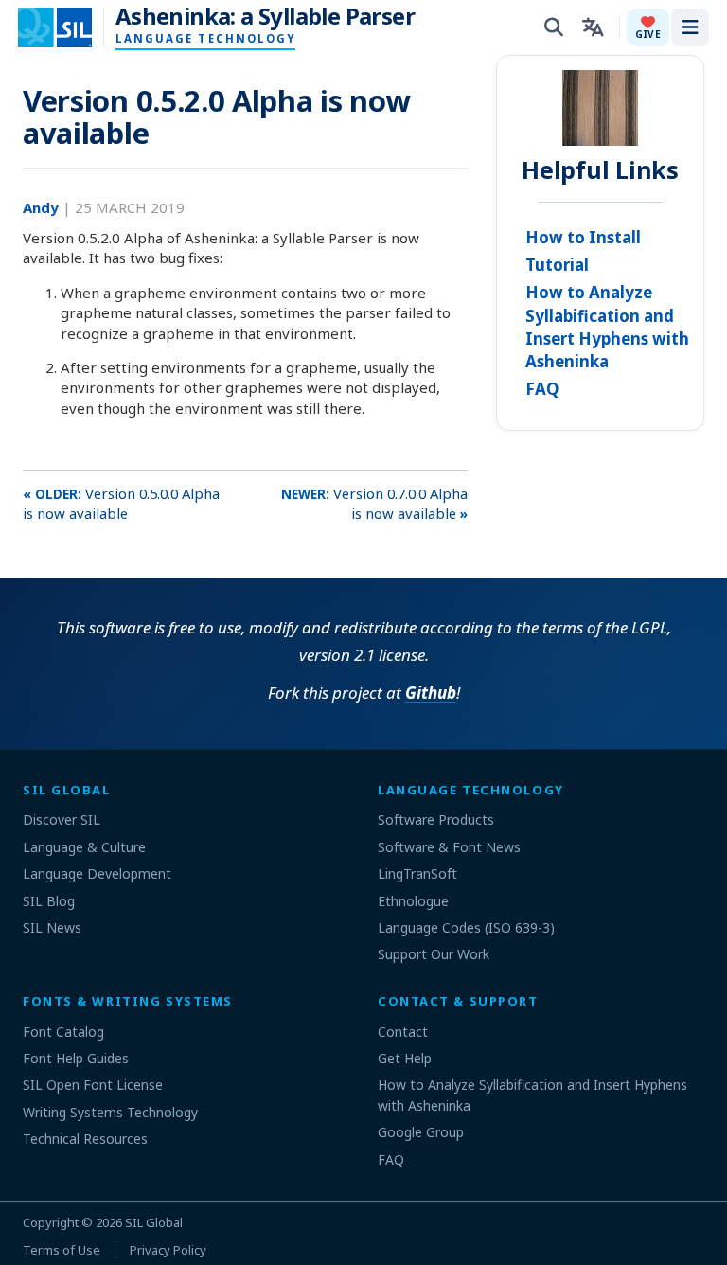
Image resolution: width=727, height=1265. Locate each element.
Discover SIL (61, 819)
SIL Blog (49, 901)
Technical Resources (85, 1139)
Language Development (97, 873)
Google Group (421, 1132)
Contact (403, 1032)
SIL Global (154, 1222)
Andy (42, 207)
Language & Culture (84, 847)
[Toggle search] (554, 27)
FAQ (542, 389)
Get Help (405, 1058)
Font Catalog (63, 1032)
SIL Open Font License (93, 1085)
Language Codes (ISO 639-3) (466, 927)
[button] (648, 27)
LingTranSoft (417, 873)
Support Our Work (433, 954)
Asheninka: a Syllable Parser (265, 16)
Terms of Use (61, 1249)
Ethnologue (413, 901)
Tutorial (557, 265)
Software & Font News (449, 847)
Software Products (436, 819)
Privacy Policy (168, 1249)
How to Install (583, 237)
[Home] (66, 27)
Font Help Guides (76, 1058)
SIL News (52, 927)
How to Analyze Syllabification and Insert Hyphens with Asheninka (607, 326)
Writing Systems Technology (110, 1112)
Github (430, 693)
